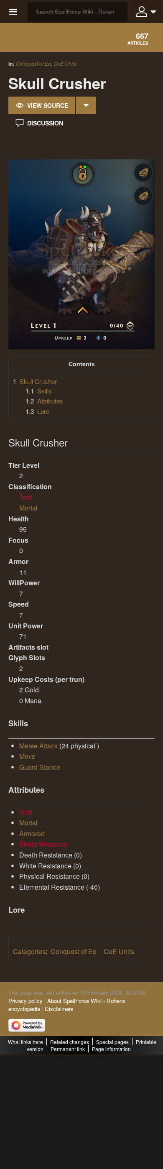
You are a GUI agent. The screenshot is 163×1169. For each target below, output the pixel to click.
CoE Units (64, 63)
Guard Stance (39, 767)
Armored (32, 833)
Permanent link (68, 1048)
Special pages (112, 1041)
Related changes (69, 1041)
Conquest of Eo (33, 63)
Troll (25, 497)
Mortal (28, 508)
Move (27, 756)
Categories (29, 951)
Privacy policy (25, 1001)
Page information (111, 1048)
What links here (25, 1041)
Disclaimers (59, 1009)
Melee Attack (38, 745)
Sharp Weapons (43, 844)
